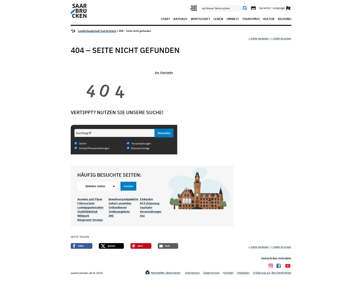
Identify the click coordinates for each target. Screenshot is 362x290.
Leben (218, 19)
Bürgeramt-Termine (90, 220)
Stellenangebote (119, 211)
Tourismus (251, 19)
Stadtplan (243, 272)
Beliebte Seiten (95, 186)
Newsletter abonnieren (165, 273)
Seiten (82, 143)
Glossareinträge (140, 148)
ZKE (111, 216)
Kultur (269, 19)
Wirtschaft (200, 19)
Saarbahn (146, 207)
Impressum (192, 272)
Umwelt (233, 19)
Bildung (284, 19)
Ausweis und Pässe (89, 199)
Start (165, 19)
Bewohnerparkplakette (123, 199)
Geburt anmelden (120, 203)
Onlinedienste (118, 207)
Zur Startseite (164, 72)
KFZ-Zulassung (149, 203)
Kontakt (228, 272)
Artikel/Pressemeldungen (93, 148)
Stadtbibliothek (87, 211)
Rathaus (180, 19)
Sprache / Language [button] (272, 8)
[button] (81, 246)
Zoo (142, 216)
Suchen (128, 186)
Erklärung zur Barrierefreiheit (272, 272)
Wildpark (83, 216)
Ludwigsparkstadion (90, 207)
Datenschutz (211, 272)
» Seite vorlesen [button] (258, 38)
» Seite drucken (281, 38)
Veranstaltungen (141, 143)
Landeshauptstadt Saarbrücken (97, 31)
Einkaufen (146, 199)
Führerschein (86, 203)
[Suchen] (245, 8)
